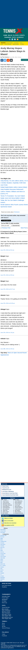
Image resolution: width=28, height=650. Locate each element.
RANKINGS (7, 37)
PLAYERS (16, 35)
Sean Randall (2, 529)
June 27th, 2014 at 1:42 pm (7, 332)
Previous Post (6, 228)
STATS (14, 37)
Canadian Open (3, 541)
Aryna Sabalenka (18, 501)
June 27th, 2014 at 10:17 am (8, 289)
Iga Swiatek (17, 510)
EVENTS (22, 35)
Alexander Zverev (6, 503)
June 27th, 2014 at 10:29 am (8, 303)
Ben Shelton (5, 513)
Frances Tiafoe (9, 42)
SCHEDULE (20, 37)
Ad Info (3, 626)
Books (1, 539)
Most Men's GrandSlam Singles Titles (6, 615)
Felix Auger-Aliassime (7, 505)
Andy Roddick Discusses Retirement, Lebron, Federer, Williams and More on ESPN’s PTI (13, 192)
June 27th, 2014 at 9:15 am (7, 250)
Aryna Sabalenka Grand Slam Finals (10, 495)
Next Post (24, 228)
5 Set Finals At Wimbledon (8, 491)
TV (0, 574)
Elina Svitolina (18, 511)
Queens (1, 569)
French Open (2, 553)
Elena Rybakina (18, 502)
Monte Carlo (2, 563)
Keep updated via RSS (9, 525)
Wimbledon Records (6, 489)
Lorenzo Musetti (7, 44)
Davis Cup (2, 547)
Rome (1, 571)
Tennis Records (5, 487)
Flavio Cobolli (6, 511)
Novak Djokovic (6, 506)
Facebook (4, 635)
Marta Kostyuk (16, 44)
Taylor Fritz (5, 510)
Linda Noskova (18, 509)
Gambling (2, 554)
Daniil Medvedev (6, 507)
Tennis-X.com (16, 642)
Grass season (3, 556)
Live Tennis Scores (6, 585)
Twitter (3, 634)
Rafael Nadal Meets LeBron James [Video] (14, 187)
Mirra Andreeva (18, 506)
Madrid (1, 560)
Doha (1, 548)
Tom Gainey (2, 532)
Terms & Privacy (6, 628)
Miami (1, 562)
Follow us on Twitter (8, 518)
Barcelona (2, 536)
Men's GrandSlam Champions (6, 609)
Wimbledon (17, 212)
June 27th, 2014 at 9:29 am (7, 275)
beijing (1, 538)
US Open (4, 601)
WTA (1, 580)
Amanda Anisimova (19, 513)
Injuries (1, 559)
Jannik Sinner (6, 501)
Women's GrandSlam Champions (6, 612)
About (3, 623)
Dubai (1, 550)
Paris (1, 568)
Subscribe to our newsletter (10, 523)
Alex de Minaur (6, 509)
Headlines (4, 587)
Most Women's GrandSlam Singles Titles (7, 618)
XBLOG (10, 35)
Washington (2, 577)
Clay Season (2, 544)
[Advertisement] (14, 14)
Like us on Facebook (8, 520)
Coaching (2, 545)
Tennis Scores (5, 486)
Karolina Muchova (19, 507)
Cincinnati (16, 42)
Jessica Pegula (18, 503)
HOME (5, 35)
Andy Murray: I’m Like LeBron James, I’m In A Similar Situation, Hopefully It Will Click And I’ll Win (14, 183)
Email (3, 624)
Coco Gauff (17, 505)
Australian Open (3, 535)
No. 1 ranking (2, 565)
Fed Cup (2, 551)
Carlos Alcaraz (6, 502)
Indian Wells (2, 557)
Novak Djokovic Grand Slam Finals (10, 493)
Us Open (22, 44)
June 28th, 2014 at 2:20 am (7, 348)
